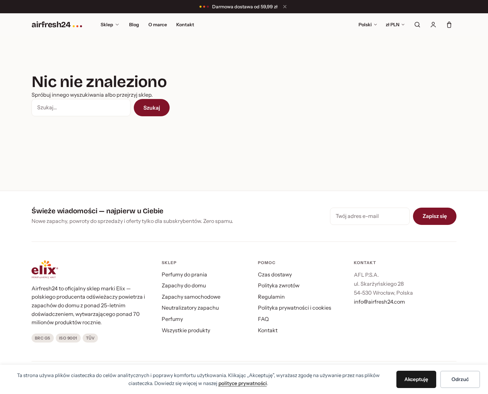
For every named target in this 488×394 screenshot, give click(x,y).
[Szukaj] (417, 24)
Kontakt (185, 25)
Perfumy (172, 319)
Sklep (107, 25)
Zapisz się (435, 216)
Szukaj (151, 107)
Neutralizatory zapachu (190, 307)
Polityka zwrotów (278, 285)
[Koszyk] (449, 24)
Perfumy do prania (184, 274)
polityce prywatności (242, 383)
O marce (157, 25)
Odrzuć (460, 379)
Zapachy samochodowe (191, 296)
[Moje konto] (433, 24)
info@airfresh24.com (379, 301)
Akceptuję (416, 379)
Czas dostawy (275, 274)
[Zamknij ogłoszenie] (285, 7)
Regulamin (271, 296)
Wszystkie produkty (186, 330)
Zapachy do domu (184, 285)
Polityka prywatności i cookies (294, 307)
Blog (134, 25)
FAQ (263, 319)
